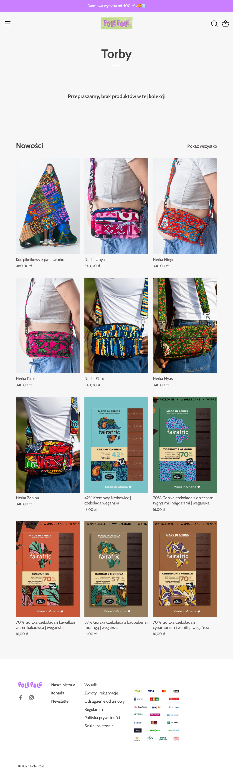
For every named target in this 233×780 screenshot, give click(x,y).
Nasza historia (63, 684)
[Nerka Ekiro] (116, 326)
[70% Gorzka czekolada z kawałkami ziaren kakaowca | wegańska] (48, 569)
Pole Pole (37, 766)
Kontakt (57, 693)
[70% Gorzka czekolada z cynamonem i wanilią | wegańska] (185, 569)
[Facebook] (20, 697)
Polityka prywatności (102, 717)
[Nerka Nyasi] (185, 326)
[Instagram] (31, 697)
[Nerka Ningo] (185, 206)
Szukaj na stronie (99, 725)
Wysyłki (91, 684)
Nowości (29, 145)
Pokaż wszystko (202, 146)
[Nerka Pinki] (48, 326)
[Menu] (8, 23)
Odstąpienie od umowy (104, 701)
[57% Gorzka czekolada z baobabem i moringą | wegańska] (116, 569)
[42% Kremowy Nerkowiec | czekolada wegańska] (116, 445)
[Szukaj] (214, 24)
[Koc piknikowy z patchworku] (48, 206)
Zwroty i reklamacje (101, 693)
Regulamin (93, 709)
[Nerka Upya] (116, 206)
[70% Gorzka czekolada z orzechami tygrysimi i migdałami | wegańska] (185, 445)
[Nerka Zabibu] (48, 445)
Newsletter (60, 701)
